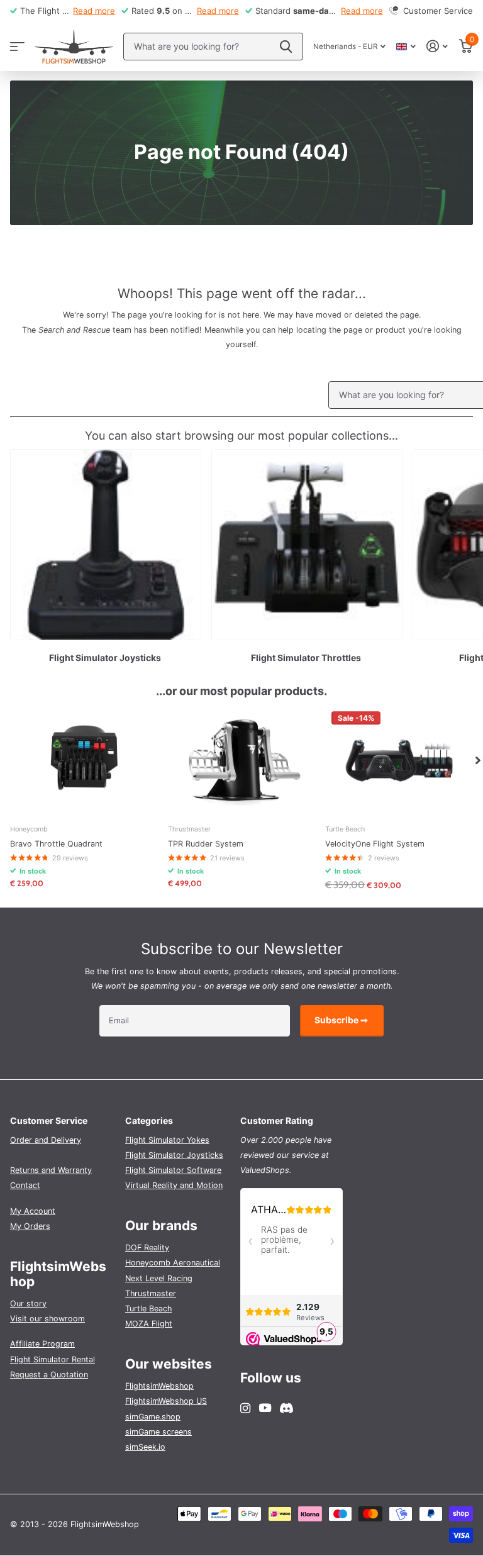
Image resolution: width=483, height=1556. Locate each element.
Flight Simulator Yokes (167, 1140)
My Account (32, 1211)
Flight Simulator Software (173, 1170)
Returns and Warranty (51, 1170)
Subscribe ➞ (342, 1019)
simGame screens (158, 1432)
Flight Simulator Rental (52, 1359)
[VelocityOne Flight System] (399, 760)
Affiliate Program (42, 1343)
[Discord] (286, 1408)
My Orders (30, 1226)
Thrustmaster (150, 1293)
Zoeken (286, 46)
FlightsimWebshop (159, 1386)
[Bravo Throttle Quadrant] (84, 760)
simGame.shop (152, 1416)
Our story (28, 1303)
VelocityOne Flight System (375, 843)
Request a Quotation (49, 1374)
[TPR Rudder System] (242, 760)
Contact (25, 1185)
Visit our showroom (47, 1318)
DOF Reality (147, 1247)
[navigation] (478, 760)
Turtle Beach (148, 1308)
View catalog (17, 46)
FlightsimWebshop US (166, 1401)
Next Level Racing (158, 1278)
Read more (94, 11)
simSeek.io (145, 1447)
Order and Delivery (45, 1140)
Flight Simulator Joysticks (174, 1155)
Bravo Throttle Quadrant (56, 843)
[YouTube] (265, 1408)
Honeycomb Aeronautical (172, 1262)
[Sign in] (437, 46)
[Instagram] (245, 1408)
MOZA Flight (148, 1323)
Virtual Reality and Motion (174, 1185)
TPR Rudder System (205, 843)
